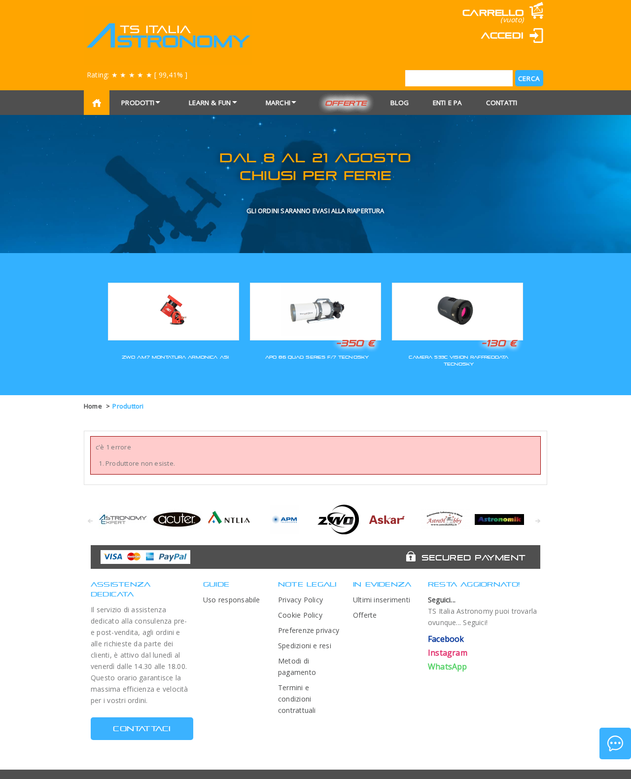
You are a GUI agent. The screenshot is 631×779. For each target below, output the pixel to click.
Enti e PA (447, 102)
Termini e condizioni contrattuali (297, 699)
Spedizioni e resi (304, 645)
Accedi (502, 35)
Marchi (278, 102)
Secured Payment (473, 557)
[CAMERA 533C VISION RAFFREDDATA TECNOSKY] (457, 310)
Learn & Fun (210, 102)
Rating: (137, 74)
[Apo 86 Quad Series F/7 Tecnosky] (315, 310)
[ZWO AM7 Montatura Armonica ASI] (173, 310)
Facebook (446, 638)
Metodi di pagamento (297, 666)
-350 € (355, 342)
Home (93, 406)
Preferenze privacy (308, 630)
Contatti (502, 102)
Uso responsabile (231, 599)
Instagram (447, 652)
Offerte (346, 103)
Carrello (493, 12)
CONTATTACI (142, 728)
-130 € (499, 342)
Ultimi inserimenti (381, 599)
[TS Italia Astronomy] (168, 35)
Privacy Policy (300, 599)
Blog (399, 102)
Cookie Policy (300, 615)
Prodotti (137, 102)
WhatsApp (447, 666)
